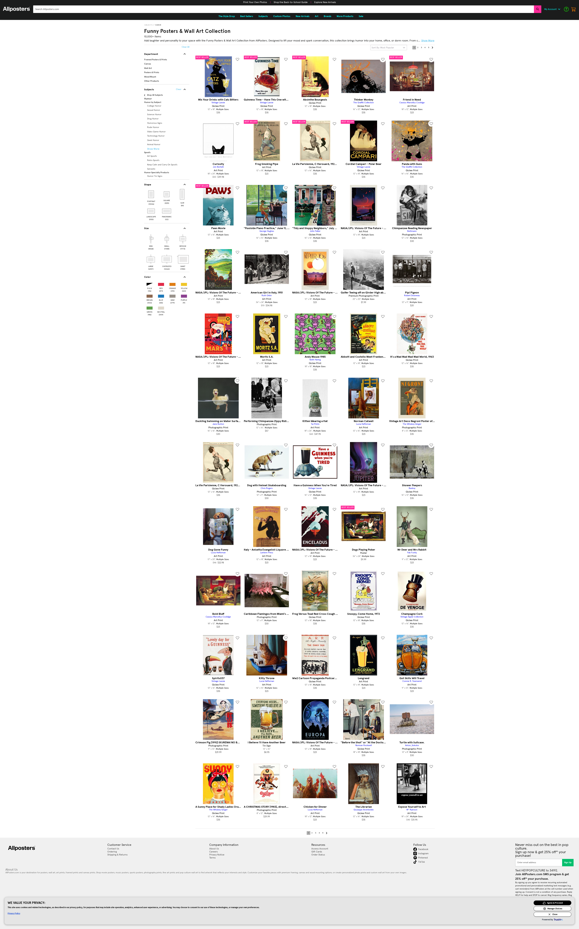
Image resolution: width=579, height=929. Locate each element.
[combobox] (283, 9)
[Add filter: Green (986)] (149, 307)
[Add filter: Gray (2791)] (172, 295)
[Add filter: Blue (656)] (161, 295)
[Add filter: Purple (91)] (184, 295)
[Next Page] (432, 47)
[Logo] (16, 9)
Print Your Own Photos (255, 2)
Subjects (148, 25)
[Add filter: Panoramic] (167, 211)
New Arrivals (302, 16)
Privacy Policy (14, 913)
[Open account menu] (559, 9)
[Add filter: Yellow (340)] (184, 284)
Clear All (185, 47)
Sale (361, 16)
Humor (158, 25)
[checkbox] (150, 241)
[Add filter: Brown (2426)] (149, 295)
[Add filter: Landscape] (151, 211)
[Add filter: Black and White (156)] (149, 284)
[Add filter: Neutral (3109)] (161, 307)
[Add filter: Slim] (182, 194)
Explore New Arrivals (325, 2)
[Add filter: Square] (167, 194)
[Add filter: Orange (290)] (172, 284)
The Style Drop (226, 16)
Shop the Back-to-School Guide (291, 2)
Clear (178, 89)
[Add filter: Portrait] (151, 194)
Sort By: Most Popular (383, 47)
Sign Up (568, 862)
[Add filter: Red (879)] (161, 284)
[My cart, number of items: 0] (573, 9)
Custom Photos (281, 16)
